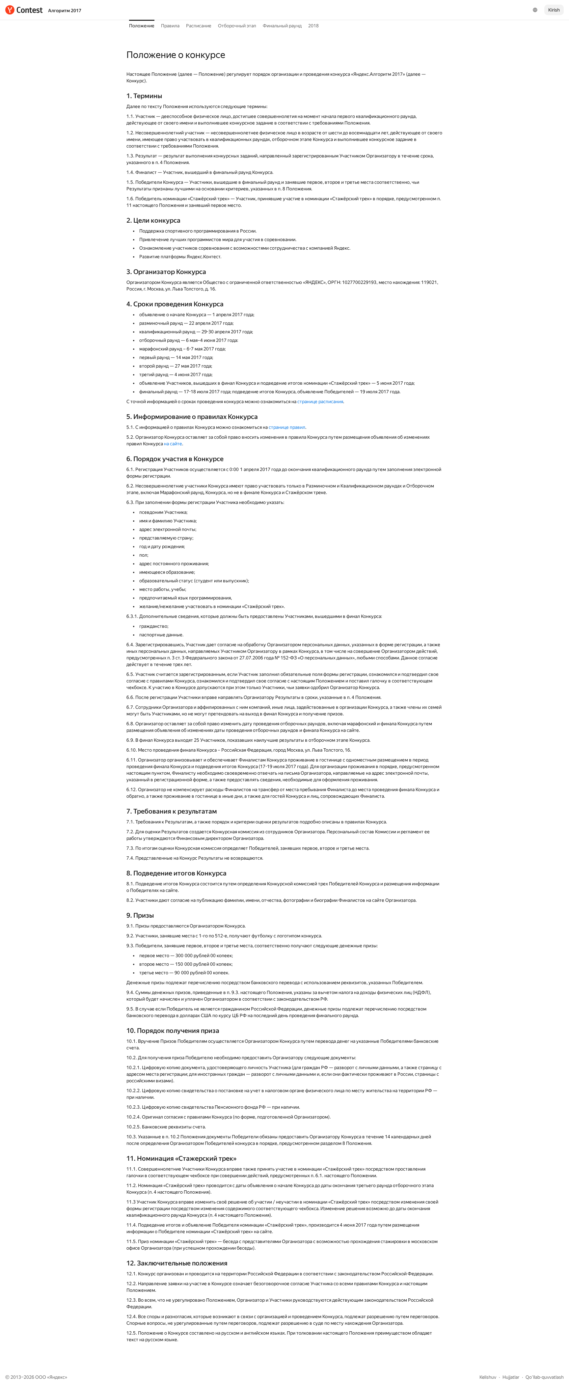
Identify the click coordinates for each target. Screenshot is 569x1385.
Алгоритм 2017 (64, 10)
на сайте (173, 443)
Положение (141, 25)
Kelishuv (487, 1377)
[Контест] (24, 9)
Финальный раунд (282, 25)
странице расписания (320, 401)
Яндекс (57, 1377)
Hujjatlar (510, 1377)
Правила (170, 25)
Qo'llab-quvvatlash (545, 1377)
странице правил (287, 427)
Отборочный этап (237, 25)
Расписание (198, 25)
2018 (313, 25)
